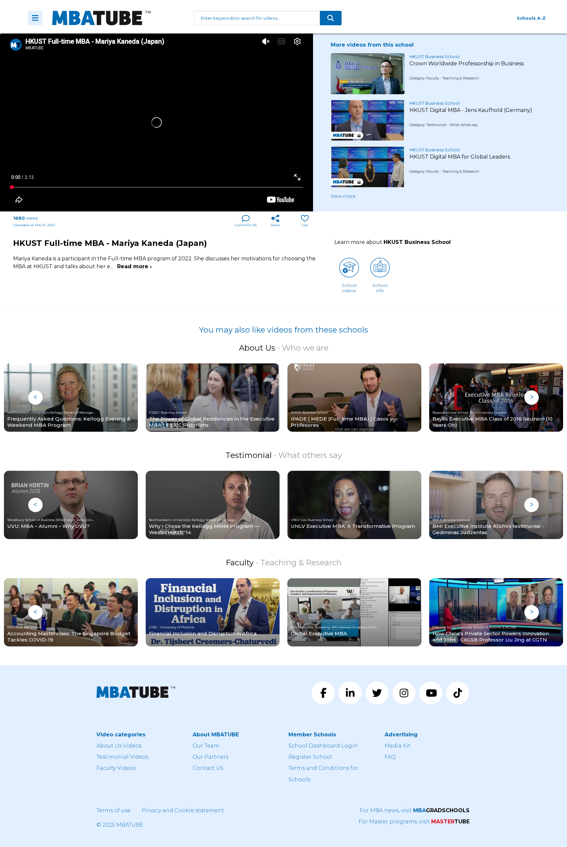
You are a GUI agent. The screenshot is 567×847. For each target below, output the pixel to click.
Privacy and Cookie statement (183, 810)
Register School (310, 757)
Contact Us (208, 768)
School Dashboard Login (323, 746)
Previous (35, 397)
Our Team (206, 746)
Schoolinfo (380, 288)
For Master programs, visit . (415, 821)
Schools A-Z (531, 18)
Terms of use (113, 810)
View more (343, 196)
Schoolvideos (349, 288)
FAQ (390, 757)
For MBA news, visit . (415, 810)
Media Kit (397, 746)
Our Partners (210, 757)
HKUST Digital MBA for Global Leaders (460, 157)
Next (531, 397)
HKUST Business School (435, 56)
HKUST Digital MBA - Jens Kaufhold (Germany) (471, 110)
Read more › (134, 266)
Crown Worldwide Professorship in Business (467, 63)
